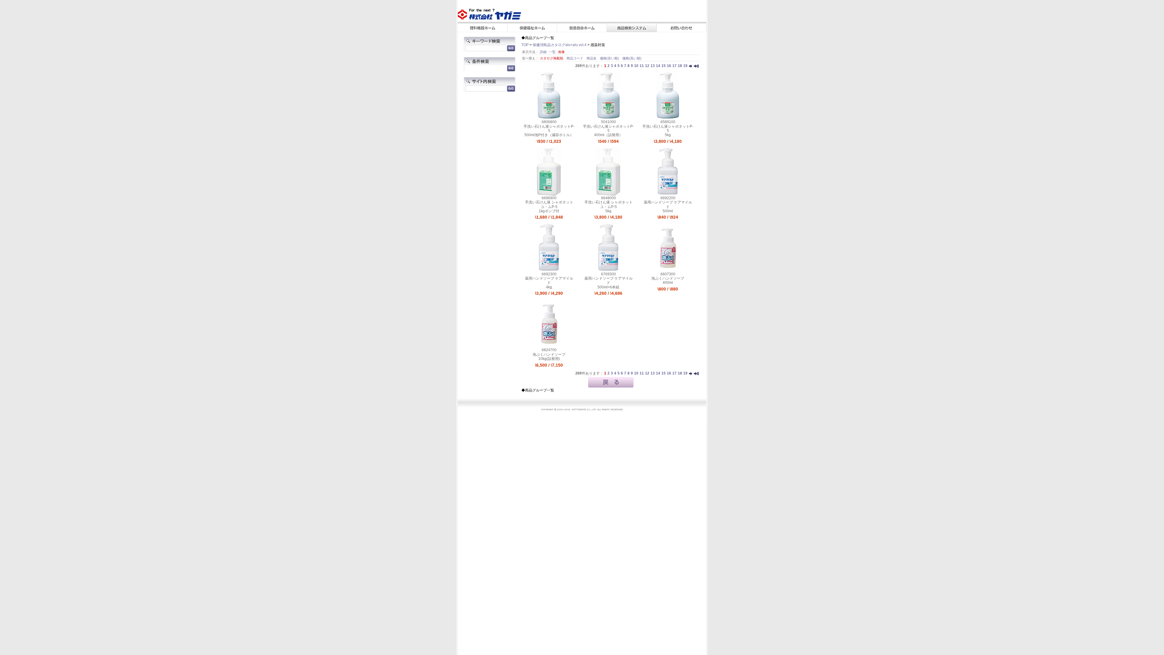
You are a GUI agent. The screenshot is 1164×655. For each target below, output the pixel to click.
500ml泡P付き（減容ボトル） (549, 135)
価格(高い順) (631, 58)
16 (669, 66)
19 (685, 66)
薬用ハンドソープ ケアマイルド (668, 204)
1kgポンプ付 (549, 211)
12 (647, 66)
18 (680, 66)
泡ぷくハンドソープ (667, 278)
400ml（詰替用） (608, 135)
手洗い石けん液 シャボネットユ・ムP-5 (549, 204)
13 (653, 66)
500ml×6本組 (608, 287)
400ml (668, 282)
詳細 (543, 52)
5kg (668, 135)
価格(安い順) (610, 58)
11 (642, 66)
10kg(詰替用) (549, 359)
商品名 (592, 58)
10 (636, 66)
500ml (668, 211)
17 (674, 66)
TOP (525, 45)
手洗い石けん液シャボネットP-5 (548, 128)
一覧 (552, 52)
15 (663, 66)
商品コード (575, 58)
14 (658, 66)
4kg (549, 287)
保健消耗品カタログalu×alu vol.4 (560, 45)
